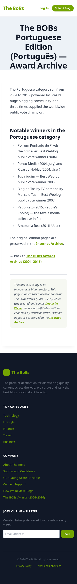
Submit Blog (62, 8)
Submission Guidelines (19, 471)
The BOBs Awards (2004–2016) (24, 497)
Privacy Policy (23, 566)
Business (9, 442)
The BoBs (13, 8)
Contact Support (14, 484)
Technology (11, 415)
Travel (7, 435)
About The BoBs (14, 465)
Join (67, 534)
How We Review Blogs (18, 491)
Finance (8, 429)
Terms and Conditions (48, 566)
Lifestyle (9, 422)
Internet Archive (49, 243)
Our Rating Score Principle (21, 478)
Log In (44, 8)
